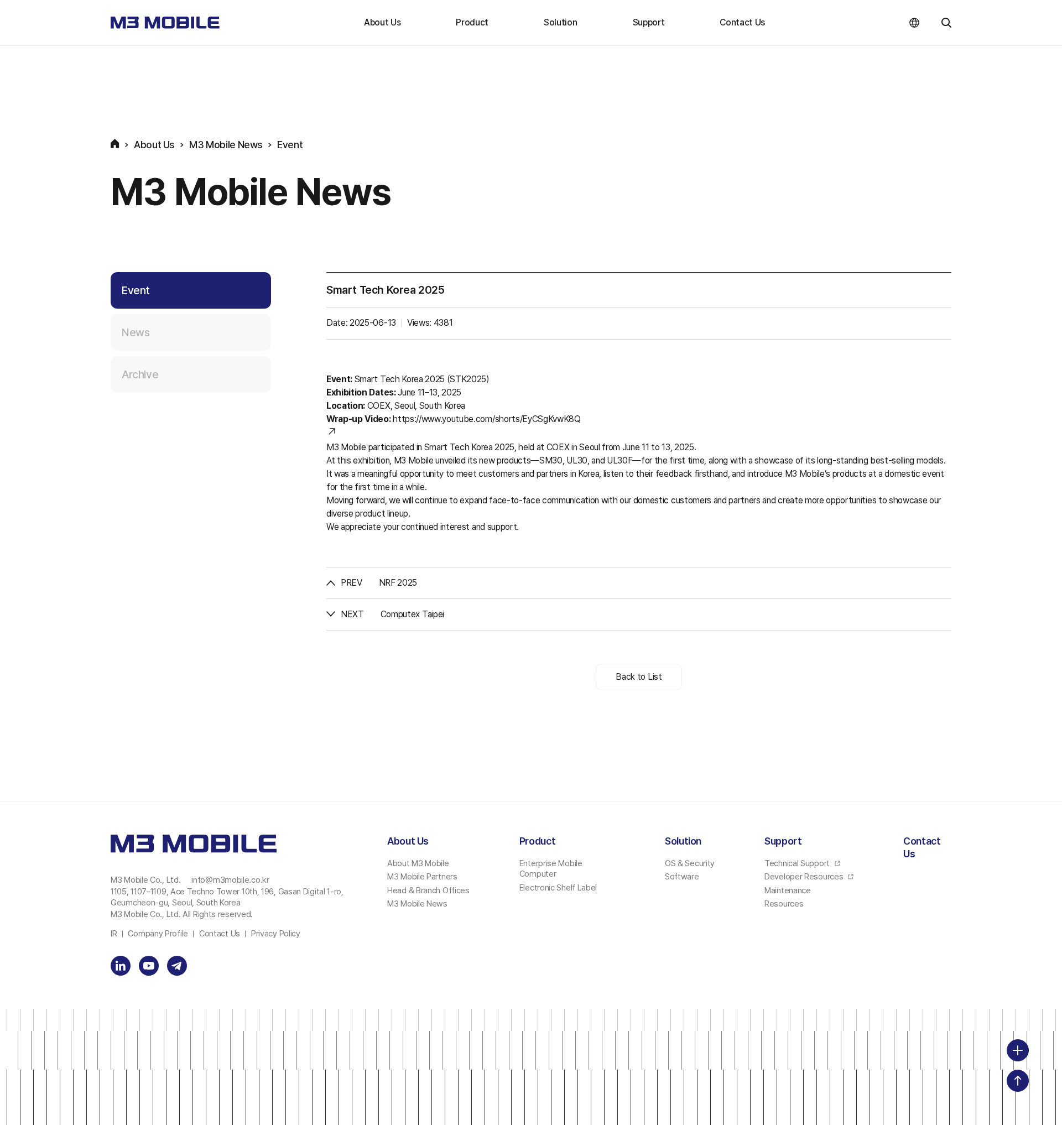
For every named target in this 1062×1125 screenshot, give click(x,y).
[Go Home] (165, 23)
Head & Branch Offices (428, 890)
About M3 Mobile (418, 863)
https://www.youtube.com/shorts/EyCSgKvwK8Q (487, 419)
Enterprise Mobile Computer (550, 868)
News (135, 332)
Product (472, 22)
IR (114, 934)
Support (649, 22)
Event (136, 290)
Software (682, 877)
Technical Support (798, 863)
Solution (560, 22)
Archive (140, 374)
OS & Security (690, 863)
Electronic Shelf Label (558, 888)
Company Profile (158, 934)
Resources (783, 904)
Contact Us (742, 22)
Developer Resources (804, 877)
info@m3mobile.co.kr (230, 880)
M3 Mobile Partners (422, 877)
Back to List (639, 676)
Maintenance (787, 890)
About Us (382, 22)
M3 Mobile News (417, 904)
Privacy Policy (275, 934)
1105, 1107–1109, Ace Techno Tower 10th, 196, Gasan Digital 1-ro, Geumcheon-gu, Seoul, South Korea (227, 897)
